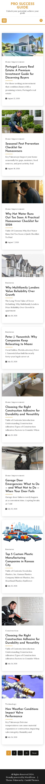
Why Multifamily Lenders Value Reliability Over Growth (22, 291)
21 (26, 753)
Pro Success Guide (22, 5)
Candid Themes (31, 780)
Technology (10, 704)
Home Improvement (14, 62)
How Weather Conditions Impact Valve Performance (21, 713)
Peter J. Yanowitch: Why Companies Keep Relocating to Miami (21, 341)
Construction (11, 631)
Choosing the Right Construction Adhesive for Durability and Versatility (22, 411)
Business (9, 283)
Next (34, 753)
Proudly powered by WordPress (21, 777)
